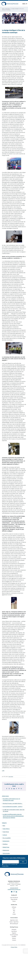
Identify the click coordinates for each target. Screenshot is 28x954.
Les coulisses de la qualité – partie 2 (12, 806)
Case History (6, 828)
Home (3, 8)
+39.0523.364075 (14, 887)
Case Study (7, 8)
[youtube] (11, 891)
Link (3, 770)
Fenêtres (5, 844)
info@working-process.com (14, 889)
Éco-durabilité (6, 838)
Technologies (6, 853)
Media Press (6, 847)
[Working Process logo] (9, 2)
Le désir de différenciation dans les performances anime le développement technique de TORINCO (13, 816)
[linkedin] (16, 891)
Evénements (6, 841)
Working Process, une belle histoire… (12, 803)
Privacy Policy (5, 865)
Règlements (6, 850)
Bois (4, 825)
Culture (5, 835)
